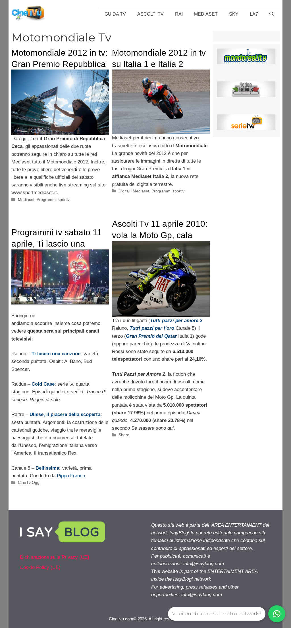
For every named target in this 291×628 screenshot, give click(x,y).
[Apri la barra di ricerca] (272, 14)
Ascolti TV (150, 14)
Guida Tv (115, 14)
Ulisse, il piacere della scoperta (65, 414)
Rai (179, 14)
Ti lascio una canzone (56, 353)
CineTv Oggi (29, 482)
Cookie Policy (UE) (40, 567)
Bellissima (47, 468)
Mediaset (206, 14)
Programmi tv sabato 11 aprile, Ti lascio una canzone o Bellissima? (56, 243)
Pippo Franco (71, 475)
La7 (254, 14)
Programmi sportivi (53, 199)
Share (124, 434)
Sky (233, 14)
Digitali (124, 191)
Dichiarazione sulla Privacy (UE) (54, 557)
